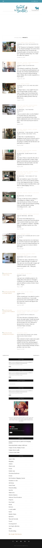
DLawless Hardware (33, 105)
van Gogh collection (14, 526)
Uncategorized (12, 523)
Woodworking (12, 531)
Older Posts (36, 355)
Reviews (11, 507)
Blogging (11, 461)
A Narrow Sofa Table (14, 452)
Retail (26, 42)
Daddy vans (12, 471)
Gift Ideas (11, 483)
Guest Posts (12, 485)
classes (10, 463)
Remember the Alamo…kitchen (27, 256)
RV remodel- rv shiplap (24, 195)
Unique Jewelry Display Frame (17, 447)
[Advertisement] (21, 25)
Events (10, 475)
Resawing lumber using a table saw (18, 445)
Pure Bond (29, 106)
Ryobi (33, 106)
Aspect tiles (19, 105)
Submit (10, 366)
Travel (10, 521)
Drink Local (21, 293)
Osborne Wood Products (33, 62)
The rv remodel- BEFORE (25, 215)
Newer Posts (6, 355)
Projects (23, 42)
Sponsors (26, 255)
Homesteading (12, 487)
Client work (19, 62)
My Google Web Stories (15, 534)
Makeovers (25, 62)
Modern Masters (13, 495)
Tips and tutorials (21, 174)
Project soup (21, 275)
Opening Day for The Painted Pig (27, 44)
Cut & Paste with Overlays (25, 314)
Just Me (18, 42)
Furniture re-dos (35, 310)
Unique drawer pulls (14, 450)
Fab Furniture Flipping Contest (24, 310)
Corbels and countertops (25, 65)
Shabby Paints (32, 42)
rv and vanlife (36, 192)
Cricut (10, 468)
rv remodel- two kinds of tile (27, 176)
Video (10, 528)
